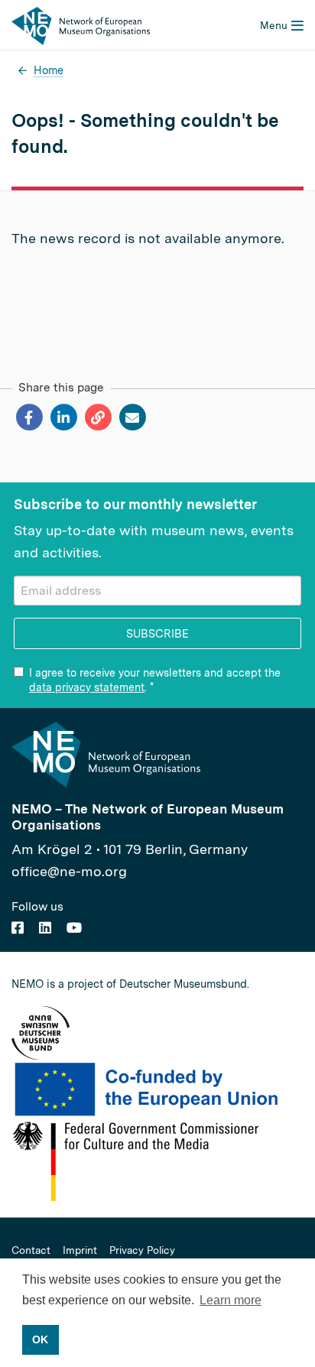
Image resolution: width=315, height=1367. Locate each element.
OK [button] (40, 1339)
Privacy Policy (142, 1250)
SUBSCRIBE (157, 633)
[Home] (80, 25)
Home (48, 69)
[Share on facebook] (28, 417)
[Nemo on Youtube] (74, 928)
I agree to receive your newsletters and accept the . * (155, 680)
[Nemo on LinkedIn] (45, 928)
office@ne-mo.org (69, 871)
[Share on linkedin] (63, 417)
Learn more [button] (230, 1300)
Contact (30, 1250)
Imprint (80, 1250)
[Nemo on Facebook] (17, 928)
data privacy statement (87, 687)
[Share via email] (132, 417)
